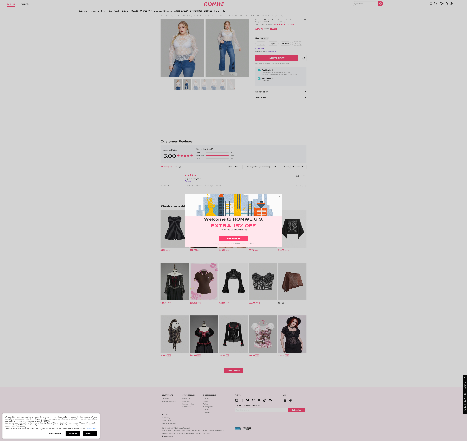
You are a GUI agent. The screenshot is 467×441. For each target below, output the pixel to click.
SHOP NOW (233, 238)
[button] (279, 196)
